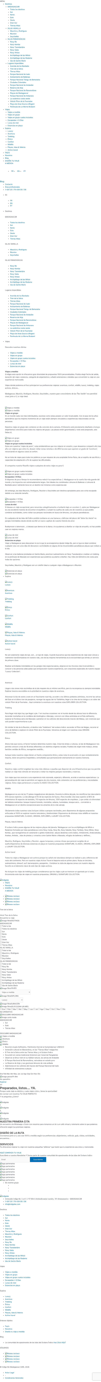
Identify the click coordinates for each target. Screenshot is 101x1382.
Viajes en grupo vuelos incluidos (22, 358)
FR (12, 171)
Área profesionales (12, 187)
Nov (58, 1009)
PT (25, 171)
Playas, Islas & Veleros (14, 1313)
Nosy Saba (14, 274)
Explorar (3, 1082)
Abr (20, 1009)
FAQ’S (7, 153)
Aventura (8, 1299)
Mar (14, 1009)
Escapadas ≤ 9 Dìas (18, 361)
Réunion (13, 252)
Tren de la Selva (16, 298)
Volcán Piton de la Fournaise (21, 331)
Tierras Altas (15, 239)
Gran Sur (13, 236)
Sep (47, 1009)
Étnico (7, 1304)
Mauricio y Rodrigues (18, 250)
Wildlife (8, 1310)
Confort (8, 1307)
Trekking (8, 1302)
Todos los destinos (17, 223)
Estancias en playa (17, 366)
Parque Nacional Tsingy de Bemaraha (25, 309)
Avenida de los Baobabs (19, 296)
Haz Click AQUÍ (60, 1342)
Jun (31, 1009)
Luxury (7, 1296)
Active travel (10, 1315)
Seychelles (14, 255)
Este (12, 231)
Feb (9, 1009)
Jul (36, 1009)
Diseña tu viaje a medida (15, 1332)
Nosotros (8, 155)
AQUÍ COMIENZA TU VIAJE (10, 1153)
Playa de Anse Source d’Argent (22, 334)
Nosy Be (13, 266)
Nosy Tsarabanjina (17, 271)
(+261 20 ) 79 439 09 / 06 (15, 190)
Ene (3, 1009)
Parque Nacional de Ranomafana (23, 320)
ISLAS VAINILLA (14, 28)
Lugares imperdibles (16, 63)
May (25, 1009)
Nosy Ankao (15, 277)
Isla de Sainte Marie (18, 285)
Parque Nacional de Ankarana (22, 325)
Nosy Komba (15, 269)
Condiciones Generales (14, 1378)
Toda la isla (6, 926)
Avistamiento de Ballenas (20, 306)
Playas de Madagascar (19, 323)
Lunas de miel (15, 364)
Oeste (12, 233)
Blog (6, 158)
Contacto (8, 184)
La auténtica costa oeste (20, 328)
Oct (53, 1009)
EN (18, 171)
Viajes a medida (16, 353)
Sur (11, 225)
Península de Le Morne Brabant (22, 336)
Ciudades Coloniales (18, 312)
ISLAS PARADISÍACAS (16, 39)
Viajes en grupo (16, 356)
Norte (12, 228)
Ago (41, 1009)
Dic (64, 1009)
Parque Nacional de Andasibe (21, 315)
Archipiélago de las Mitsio (20, 279)
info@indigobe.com (12, 1204)
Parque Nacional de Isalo (20, 304)
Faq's (7, 1326)
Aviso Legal (9, 1373)
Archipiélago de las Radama (21, 282)
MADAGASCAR (13, 7)
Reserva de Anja (16, 317)
